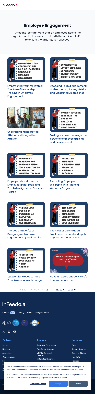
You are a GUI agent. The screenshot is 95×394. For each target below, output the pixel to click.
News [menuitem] (29, 312)
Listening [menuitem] (6, 349)
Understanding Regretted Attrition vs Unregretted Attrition (23, 135)
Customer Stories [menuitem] (79, 353)
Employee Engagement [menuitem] (46, 345)
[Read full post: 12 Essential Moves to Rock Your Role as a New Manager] (26, 261)
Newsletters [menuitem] (77, 357)
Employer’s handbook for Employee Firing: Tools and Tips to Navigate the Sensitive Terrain (25, 186)
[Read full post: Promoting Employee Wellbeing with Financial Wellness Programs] (69, 166)
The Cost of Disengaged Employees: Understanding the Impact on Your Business (68, 234)
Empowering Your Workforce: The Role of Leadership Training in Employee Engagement (25, 91)
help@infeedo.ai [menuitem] (42, 312)
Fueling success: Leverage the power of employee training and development (68, 139)
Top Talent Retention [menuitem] (45, 349)
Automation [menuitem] (7, 353)
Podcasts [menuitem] (75, 361)
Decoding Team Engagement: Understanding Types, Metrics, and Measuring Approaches (68, 89)
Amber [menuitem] (5, 345)
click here (79, 370)
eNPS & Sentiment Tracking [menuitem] (44, 354)
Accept (58, 384)
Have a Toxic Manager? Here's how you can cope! (68, 278)
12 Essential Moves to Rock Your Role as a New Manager (25, 278)
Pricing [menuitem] (21, 312)
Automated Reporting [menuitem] (46, 359)
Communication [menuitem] (8, 357)
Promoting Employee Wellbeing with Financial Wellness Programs (65, 185)
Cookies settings (38, 384)
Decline (78, 384)
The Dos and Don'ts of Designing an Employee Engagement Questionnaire (24, 234)
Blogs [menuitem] (74, 345)
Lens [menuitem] (4, 361)
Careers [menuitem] (8, 312)
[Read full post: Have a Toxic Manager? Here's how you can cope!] (69, 261)
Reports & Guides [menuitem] (79, 349)
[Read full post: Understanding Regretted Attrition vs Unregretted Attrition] (26, 118)
